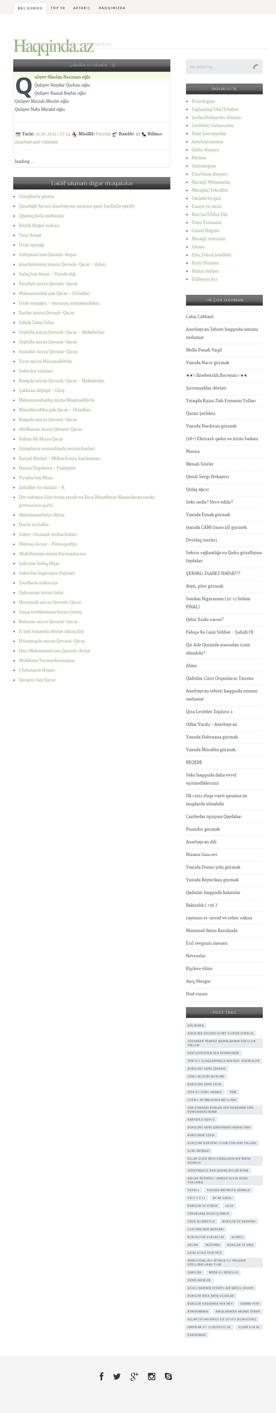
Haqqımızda (112, 8)
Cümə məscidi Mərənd (206, 1076)
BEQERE (194, 762)
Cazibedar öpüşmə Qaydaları (214, 816)
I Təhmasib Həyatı (37, 670)
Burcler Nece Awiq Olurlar (211, 1296)
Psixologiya (203, 101)
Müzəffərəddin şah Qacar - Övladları (55, 410)
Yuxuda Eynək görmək (208, 514)
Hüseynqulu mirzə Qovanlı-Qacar (52, 641)
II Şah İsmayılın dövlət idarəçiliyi (51, 631)
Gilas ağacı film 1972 (205, 1253)
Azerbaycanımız (207, 141)
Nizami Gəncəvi (201, 854)
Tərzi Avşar (30, 235)
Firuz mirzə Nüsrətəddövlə (45, 361)
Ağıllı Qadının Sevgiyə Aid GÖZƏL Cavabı (220, 1288)
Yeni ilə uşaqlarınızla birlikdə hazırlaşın (223, 1061)
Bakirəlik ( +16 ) (201, 905)
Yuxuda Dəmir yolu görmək (213, 867)
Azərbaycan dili (201, 842)
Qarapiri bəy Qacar (37, 680)
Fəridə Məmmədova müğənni (212, 1100)
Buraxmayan (198, 1311)
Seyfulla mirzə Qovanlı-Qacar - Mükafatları (61, 332)
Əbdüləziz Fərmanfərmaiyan (47, 660)
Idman (198, 247)
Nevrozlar (196, 956)
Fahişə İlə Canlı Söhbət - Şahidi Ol (219, 632)
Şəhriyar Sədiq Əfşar (39, 563)
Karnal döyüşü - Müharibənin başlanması (60, 458)
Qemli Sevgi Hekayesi (207, 476)
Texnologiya (204, 166)
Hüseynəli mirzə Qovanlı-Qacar (50, 602)
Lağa (229, 1206)
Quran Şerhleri (200, 413)
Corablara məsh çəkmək (208, 1213)
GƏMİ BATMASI (198, 1151)
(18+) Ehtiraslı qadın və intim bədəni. (222, 438)
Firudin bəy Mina (35, 478)
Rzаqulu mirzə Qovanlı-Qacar (48, 419)
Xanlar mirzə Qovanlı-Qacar (46, 313)
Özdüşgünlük (199, 1280)
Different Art (205, 279)
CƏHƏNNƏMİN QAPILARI (206, 1229)
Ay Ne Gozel (222, 1198)
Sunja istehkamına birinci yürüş (50, 612)
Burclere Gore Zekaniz (207, 1068)
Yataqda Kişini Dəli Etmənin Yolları (221, 400)
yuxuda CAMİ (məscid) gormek (216, 527)
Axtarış (82, 8)
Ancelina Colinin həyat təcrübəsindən (220, 1033)
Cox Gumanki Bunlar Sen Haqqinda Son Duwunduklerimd (220, 1110)
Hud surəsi (197, 994)
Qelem (193, 1245)
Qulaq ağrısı (197, 489)
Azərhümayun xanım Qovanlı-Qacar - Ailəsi (62, 264)
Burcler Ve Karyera (238, 1221)
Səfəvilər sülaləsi (36, 371)
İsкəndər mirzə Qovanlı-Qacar (48, 351)
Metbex (199, 158)
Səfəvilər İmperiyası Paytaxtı (47, 573)
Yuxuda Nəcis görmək (207, 362)
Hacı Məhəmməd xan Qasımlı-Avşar (55, 651)
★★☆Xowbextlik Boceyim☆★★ (216, 375)
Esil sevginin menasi (206, 943)
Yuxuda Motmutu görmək (228, 1190)
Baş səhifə (30, 8)
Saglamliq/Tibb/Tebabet (215, 109)
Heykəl (193, 1190)
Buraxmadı (197, 1335)
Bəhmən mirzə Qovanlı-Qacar (48, 621)
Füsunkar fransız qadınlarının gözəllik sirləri (222, 1043)
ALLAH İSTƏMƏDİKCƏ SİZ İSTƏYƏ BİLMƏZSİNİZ (222, 1319)
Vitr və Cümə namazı (205, 1092)
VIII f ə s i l (196, 1198)
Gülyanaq (196, 1025)
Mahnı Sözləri (205, 271)
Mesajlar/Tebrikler (210, 190)
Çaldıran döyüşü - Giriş (42, 390)
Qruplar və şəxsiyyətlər (209, 1327)
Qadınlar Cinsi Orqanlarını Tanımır (220, 678)
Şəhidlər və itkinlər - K (41, 487)
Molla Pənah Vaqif (204, 350)
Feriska (103, 134)
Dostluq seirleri (201, 540)
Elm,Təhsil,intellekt (211, 255)
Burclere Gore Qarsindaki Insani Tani (219, 1127)
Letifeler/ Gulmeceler (213, 125)
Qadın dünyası (205, 150)
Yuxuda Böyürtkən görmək (212, 880)
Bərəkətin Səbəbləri (206, 1237)
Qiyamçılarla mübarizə (41, 216)
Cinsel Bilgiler (206, 230)
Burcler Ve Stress (203, 1206)
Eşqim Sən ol (249, 1327)
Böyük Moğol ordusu (39, 225)
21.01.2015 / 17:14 (53, 134)
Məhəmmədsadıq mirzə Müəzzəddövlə (56, 400)
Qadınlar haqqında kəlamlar (213, 892)
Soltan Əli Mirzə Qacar (41, 439)
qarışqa (194, 1272)
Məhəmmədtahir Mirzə (41, 515)
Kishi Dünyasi (205, 263)
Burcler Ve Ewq (240, 1245)
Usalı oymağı (31, 245)
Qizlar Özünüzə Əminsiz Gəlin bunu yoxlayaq (218, 1180)
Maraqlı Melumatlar (211, 182)
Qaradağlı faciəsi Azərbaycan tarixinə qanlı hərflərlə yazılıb (76, 206)
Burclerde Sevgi (201, 1135)
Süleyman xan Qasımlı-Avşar (48, 254)
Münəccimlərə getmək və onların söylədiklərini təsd (217, 1262)
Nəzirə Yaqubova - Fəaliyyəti (47, 468)
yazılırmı (212, 1245)
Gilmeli (237, 1237)
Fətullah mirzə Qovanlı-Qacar (48, 283)
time (233, 1092)
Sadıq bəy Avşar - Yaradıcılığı (47, 274)
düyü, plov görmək (204, 586)
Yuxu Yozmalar (207, 222)
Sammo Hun (249, 1303)
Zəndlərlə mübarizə (38, 583)
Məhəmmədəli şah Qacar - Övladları (54, 293)
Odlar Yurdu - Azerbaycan (211, 724)
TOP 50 (58, 8)
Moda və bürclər (223, 1272)
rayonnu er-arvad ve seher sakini (219, 918)
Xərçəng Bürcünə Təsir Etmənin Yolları (222, 1143)
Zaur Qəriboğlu (201, 1221)
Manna (192, 451)
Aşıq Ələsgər (198, 981)
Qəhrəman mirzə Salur (41, 592)
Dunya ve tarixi (207, 206)
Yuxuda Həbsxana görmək (212, 737)
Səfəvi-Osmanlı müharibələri (48, 534)
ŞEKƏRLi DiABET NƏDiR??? (213, 573)
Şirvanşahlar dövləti (206, 388)
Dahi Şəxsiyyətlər (209, 133)
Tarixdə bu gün (206, 198)
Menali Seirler (200, 464)
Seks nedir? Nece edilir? (209, 502)
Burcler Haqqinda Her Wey (210, 1303)
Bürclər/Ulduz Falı (209, 214)
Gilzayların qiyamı (36, 196)
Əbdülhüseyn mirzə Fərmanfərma (52, 554)
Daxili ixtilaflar (34, 524)
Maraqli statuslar (208, 238)
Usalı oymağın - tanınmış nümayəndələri (59, 303)
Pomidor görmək (203, 829)
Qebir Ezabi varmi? (204, 619)
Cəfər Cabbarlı (200, 316)
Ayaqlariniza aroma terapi (238, 1311)
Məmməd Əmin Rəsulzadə (211, 930)
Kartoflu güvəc (201, 1119)
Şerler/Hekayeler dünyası (217, 117)
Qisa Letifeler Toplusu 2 (209, 711)
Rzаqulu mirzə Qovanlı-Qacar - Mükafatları (61, 381)
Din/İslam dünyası (209, 174)
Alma (191, 665)
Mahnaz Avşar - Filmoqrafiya (48, 544)
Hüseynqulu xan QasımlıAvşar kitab (218, 1170)
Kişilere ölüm (199, 968)
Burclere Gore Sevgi (205, 1084)
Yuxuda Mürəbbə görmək (210, 749)
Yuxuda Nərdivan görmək (211, 426)
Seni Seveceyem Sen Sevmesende (213, 1053)
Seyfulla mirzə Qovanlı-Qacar (48, 342)
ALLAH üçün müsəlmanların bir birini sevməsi (219, 1161)
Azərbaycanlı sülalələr (36, 142)
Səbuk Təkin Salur (36, 322)
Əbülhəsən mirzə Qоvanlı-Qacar (50, 429)
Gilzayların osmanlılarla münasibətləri (57, 448)
